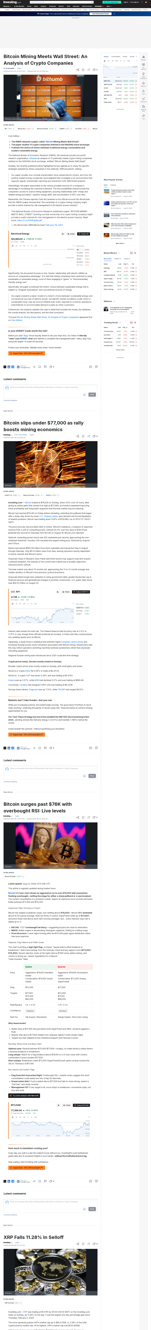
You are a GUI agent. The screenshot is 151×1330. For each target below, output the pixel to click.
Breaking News (27, 9)
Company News (117, 9)
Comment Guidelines (10, 368)
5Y (31, 214)
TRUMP (61, 657)
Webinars (108, 269)
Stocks (132, 24)
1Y (28, 214)
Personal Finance (94, 9)
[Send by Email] (45, 334)
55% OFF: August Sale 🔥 (112, 2)
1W (16, 214)
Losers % (127, 226)
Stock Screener (87, 6)
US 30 (106, 56)
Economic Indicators (68, 9)
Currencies (37, 9)
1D (12, 214)
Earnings (126, 9)
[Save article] (83, 37)
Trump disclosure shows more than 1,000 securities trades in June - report (122, 159)
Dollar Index (108, 70)
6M (24, 214)
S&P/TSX (107, 49)
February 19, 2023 (54, 193)
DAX (105, 66)
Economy (78, 9)
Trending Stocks (111, 290)
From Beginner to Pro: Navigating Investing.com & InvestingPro (121, 276)
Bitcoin (49, 109)
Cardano (23, 653)
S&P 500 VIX (108, 63)
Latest (7, 9)
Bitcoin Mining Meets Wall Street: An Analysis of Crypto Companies (48, 285)
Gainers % (117, 226)
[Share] (77, 37)
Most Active (108, 226)
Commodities (46, 9)
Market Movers (110, 221)
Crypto (85, 9)
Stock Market (56, 9)
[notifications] (142, 2)
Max (36, 214)
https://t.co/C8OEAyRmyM (29, 188)
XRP (28, 643)
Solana (11, 648)
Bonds (125, 24)
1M (20, 214)
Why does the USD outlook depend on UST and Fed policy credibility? (123, 192)
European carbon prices (72, 610)
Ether (27, 639)
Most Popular (17, 9)
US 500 (106, 59)
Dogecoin (33, 657)
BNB (37, 648)
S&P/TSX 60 (108, 52)
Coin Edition (16, 288)
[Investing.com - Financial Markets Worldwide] (12, 2)
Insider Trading (106, 9)
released (33, 126)
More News (120, 211)
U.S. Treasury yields (48, 484)
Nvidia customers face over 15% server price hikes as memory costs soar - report (124, 171)
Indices (106, 24)
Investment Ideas (136, 9)
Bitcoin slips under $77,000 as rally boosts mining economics (122, 203)
